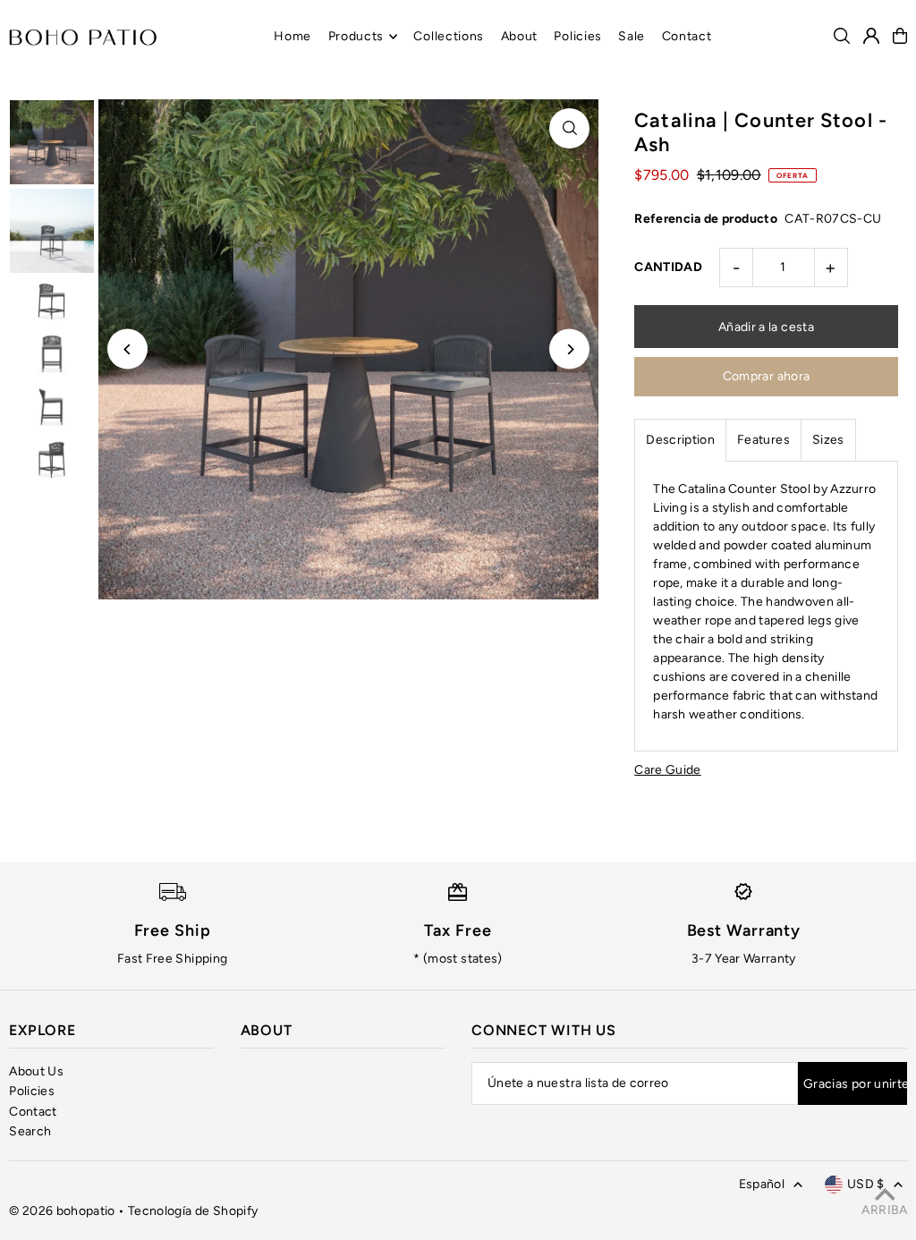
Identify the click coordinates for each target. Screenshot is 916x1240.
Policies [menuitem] (578, 36)
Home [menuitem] (292, 36)
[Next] (569, 349)
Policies (32, 1091)
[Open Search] (842, 36)
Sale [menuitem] (631, 36)
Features (763, 439)
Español (762, 1184)
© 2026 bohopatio (62, 1211)
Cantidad (668, 267)
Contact (32, 1111)
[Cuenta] (871, 36)
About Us (36, 1071)
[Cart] (900, 36)
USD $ (866, 1184)
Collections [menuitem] (448, 36)
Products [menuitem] (356, 36)
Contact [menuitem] (687, 36)
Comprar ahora (766, 376)
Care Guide (667, 770)
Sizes (828, 439)
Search (30, 1131)
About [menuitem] (520, 36)
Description (680, 439)
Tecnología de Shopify (193, 1211)
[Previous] (127, 349)
